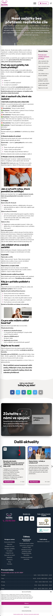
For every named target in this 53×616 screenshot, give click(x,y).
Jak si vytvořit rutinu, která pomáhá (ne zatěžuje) (44, 68)
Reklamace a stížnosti (43, 541)
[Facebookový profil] (21, 518)
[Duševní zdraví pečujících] (44, 530)
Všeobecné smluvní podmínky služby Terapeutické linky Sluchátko (26, 552)
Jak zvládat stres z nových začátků (43, 74)
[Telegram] (35, 392)
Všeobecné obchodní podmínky (26, 558)
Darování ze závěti (9, 555)
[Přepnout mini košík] (51, 3)
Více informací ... (9, 481)
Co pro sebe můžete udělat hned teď (43, 84)
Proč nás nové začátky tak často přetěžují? (43, 56)
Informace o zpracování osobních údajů (31, 614)
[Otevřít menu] (35, 3)
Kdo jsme (9, 544)
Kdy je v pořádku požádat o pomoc (43, 80)
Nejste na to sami (43, 88)
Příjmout (26, 603)
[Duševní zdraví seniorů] (44, 522)
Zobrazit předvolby (26, 610)
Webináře (9, 557)
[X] (18, 392)
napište (29, 356)
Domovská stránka (9, 542)
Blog (9, 562)
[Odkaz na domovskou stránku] (9, 516)
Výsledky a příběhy (9, 548)
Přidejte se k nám (9, 546)
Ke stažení (9, 551)
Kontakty (9, 564)
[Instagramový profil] (26, 518)
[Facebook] (12, 392)
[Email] (40, 392)
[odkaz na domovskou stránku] (4, 3)
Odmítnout (26, 607)
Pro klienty (9, 559)
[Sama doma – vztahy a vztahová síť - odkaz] (39, 458)
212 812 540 (10, 521)
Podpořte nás (9, 553)
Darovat (44, 3)
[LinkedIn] (23, 392)
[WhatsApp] (29, 392)
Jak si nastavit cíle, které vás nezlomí (43, 62)
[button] (51, 592)
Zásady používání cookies (18, 614)
